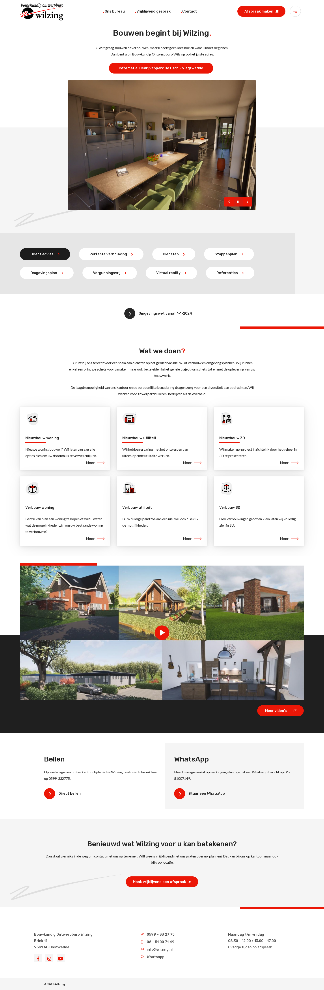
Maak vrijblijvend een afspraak (159, 882)
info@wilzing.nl (160, 949)
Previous (229, 201)
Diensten (171, 254)
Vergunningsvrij (106, 273)
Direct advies (42, 254)
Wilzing (60, 984)
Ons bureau (115, 11)
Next (247, 201)
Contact (189, 11)
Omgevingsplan (43, 273)
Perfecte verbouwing (108, 254)
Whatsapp (155, 957)
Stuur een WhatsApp (206, 793)
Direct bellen (69, 793)
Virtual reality (168, 273)
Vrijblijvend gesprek (153, 11)
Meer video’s (276, 711)
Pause (238, 201)
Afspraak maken (258, 11)
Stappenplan (226, 254)
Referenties (227, 273)
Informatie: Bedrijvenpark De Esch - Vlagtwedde (161, 68)
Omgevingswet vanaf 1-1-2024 (165, 313)
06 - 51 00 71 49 (160, 942)
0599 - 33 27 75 (161, 934)
